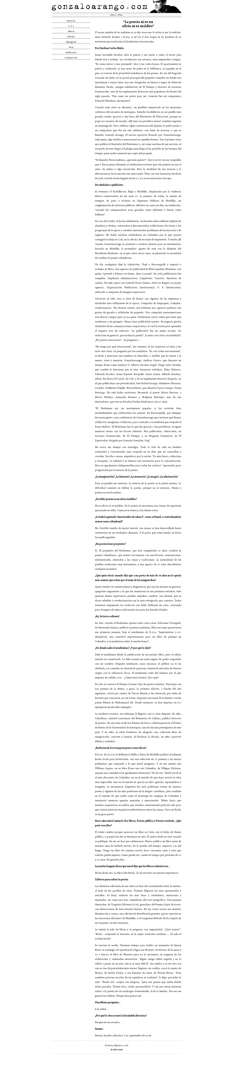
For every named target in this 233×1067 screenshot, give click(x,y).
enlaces (71, 52)
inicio (71, 20)
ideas (71, 36)
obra (71, 31)
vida (71, 26)
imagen (71, 41)
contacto (71, 57)
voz (71, 47)
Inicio (113, 15)
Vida (120, 15)
